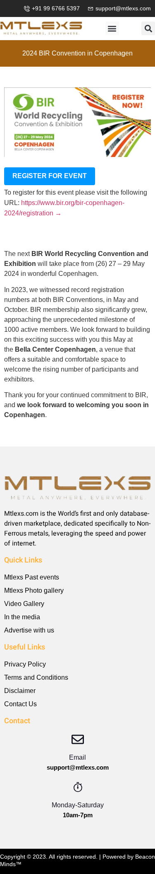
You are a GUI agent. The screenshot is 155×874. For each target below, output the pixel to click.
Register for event (49, 175)
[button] (112, 28)
